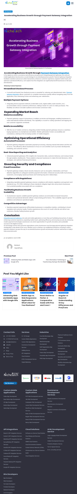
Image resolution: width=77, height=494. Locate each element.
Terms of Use (9, 356)
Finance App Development (47, 352)
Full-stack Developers (9, 484)
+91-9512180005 (10, 336)
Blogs (7, 350)
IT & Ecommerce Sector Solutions (64, 342)
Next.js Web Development (32, 422)
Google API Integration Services (12, 467)
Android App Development (10, 405)
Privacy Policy (9, 353)
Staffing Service (26, 350)
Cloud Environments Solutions (33, 444)
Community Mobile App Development (64, 347)
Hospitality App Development (47, 355)
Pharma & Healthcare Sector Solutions (65, 336)
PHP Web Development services (34, 396)
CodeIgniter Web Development (33, 402)
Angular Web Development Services (34, 416)
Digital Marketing (26, 362)
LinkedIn (8, 345)
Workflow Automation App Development (64, 364)
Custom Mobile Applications (29, 339)
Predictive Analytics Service (54, 444)
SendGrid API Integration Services (13, 447)
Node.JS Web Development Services (35, 413)
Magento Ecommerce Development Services (56, 411)
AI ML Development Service (29, 359)
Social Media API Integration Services (11, 458)
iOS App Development (9, 402)
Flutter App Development (10, 396)
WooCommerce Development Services (55, 405)
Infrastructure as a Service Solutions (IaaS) (35, 452)
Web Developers (8, 481)
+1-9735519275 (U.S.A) (12, 339)
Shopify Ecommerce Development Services (56, 400)
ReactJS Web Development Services (35, 419)
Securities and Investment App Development (65, 358)
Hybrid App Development (10, 408)
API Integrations (26, 353)
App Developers (8, 478)
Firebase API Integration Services (12, 453)
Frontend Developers (9, 487)
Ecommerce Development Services (28, 346)
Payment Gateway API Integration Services (12, 463)
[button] (72, 3)
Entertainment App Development (62, 353)
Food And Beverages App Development (46, 337)
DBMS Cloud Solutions (31, 441)
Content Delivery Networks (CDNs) (34, 447)
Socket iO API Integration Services (13, 436)
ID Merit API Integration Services (12, 450)
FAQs (7, 348)
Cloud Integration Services (32, 456)
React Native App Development (12, 399)
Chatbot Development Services (55, 441)
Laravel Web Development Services (34, 405)
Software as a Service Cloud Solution (35, 433)
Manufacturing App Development (45, 343)
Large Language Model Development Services (57, 437)
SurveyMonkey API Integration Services (12, 443)
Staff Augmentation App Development (46, 348)
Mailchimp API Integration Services (13, 439)
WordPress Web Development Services (33, 409)
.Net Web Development (31, 399)
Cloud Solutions (26, 356)
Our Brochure (9, 383)
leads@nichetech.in (11, 342)
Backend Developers (9, 490)
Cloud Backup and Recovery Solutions (32, 437)
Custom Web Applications (28, 342)
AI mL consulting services (54, 449)
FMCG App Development (46, 358)
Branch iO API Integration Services (13, 433)
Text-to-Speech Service (53, 447)
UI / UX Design (25, 336)
